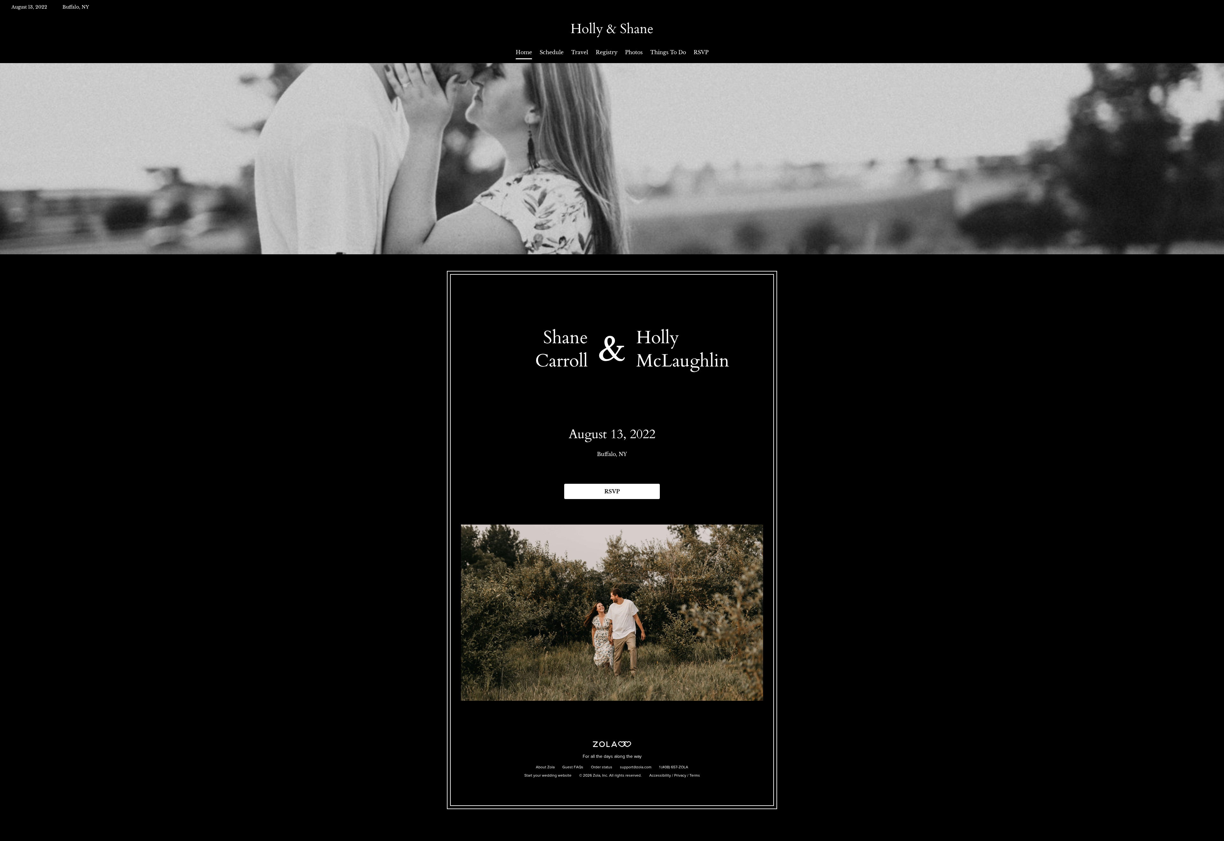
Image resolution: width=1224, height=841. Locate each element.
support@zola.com (636, 767)
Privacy (680, 776)
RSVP (701, 52)
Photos (634, 52)
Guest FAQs (572, 767)
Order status (601, 767)
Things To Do (668, 52)
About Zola (545, 767)
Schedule (552, 52)
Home (524, 52)
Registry (606, 52)
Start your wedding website (548, 776)
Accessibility (660, 776)
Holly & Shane (612, 29)
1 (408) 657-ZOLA (673, 767)
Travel (579, 52)
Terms (694, 776)
